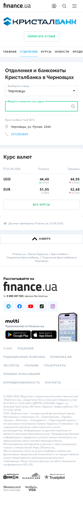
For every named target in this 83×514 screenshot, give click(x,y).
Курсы (46, 51)
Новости (62, 51)
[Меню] (74, 6)
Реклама (32, 365)
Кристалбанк (59, 254)
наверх (45, 238)
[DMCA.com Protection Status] (11, 476)
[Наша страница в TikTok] (42, 306)
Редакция (26, 348)
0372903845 (19, 134)
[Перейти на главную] (17, 6)
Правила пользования (21, 374)
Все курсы (41, 204)
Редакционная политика (24, 357)
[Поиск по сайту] (64, 6)
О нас (8, 348)
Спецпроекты (55, 365)
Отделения (29, 51)
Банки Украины (38, 254)
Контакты (53, 382)
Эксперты (11, 365)
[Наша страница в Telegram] (8, 306)
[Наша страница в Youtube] (31, 306)
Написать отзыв (42, 36)
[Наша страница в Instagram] (53, 306)
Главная (10, 51)
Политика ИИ (61, 357)
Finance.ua (19, 254)
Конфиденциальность (21, 382)
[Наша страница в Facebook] (19, 306)
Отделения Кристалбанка (23, 257)
